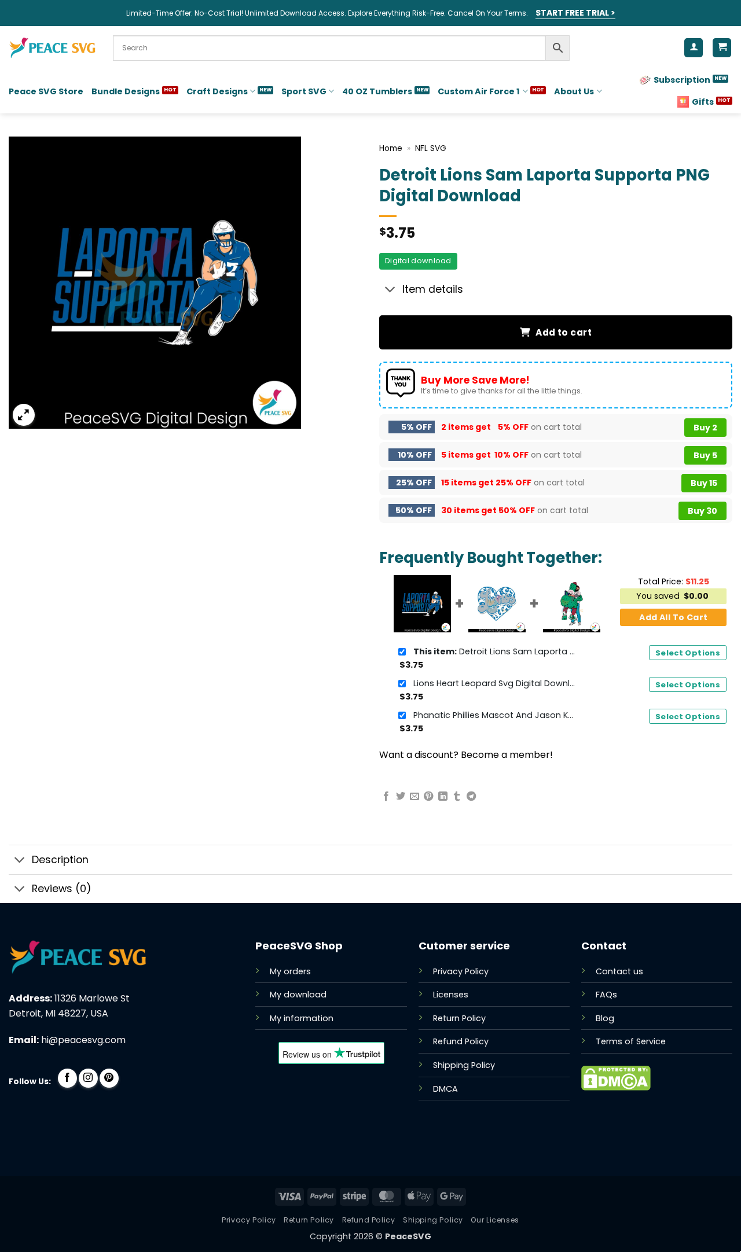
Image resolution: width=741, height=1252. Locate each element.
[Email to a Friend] (414, 796)
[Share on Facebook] (386, 796)
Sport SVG (304, 91)
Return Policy (459, 1018)
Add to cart (563, 332)
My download (298, 994)
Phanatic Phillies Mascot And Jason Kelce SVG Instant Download (494, 715)
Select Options (687, 652)
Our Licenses (495, 1220)
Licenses (450, 994)
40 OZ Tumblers (377, 91)
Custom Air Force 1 (479, 91)
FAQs (606, 994)
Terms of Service (631, 1041)
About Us (574, 91)
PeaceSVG (408, 1236)
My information (301, 1018)
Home (390, 148)
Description (60, 860)
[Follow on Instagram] (88, 1078)
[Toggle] (390, 290)
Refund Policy (461, 1041)
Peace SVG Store (46, 91)
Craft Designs (217, 91)
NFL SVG (430, 148)
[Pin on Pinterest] (428, 796)
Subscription (682, 80)
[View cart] (722, 47)
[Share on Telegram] (471, 796)
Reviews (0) (61, 889)
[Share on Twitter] (400, 796)
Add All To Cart (673, 617)
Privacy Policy (461, 971)
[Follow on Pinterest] (109, 1078)
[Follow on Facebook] (67, 1078)
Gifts (703, 102)
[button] (24, 415)
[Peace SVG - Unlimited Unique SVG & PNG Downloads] (52, 48)
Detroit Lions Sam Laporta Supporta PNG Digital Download (494, 651)
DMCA (445, 1089)
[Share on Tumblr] (456, 796)
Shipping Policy (464, 1065)
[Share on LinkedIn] (442, 796)
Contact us (619, 971)
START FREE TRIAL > (575, 13)
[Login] (693, 47)
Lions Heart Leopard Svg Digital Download (494, 683)
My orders (290, 971)
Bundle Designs (125, 91)
